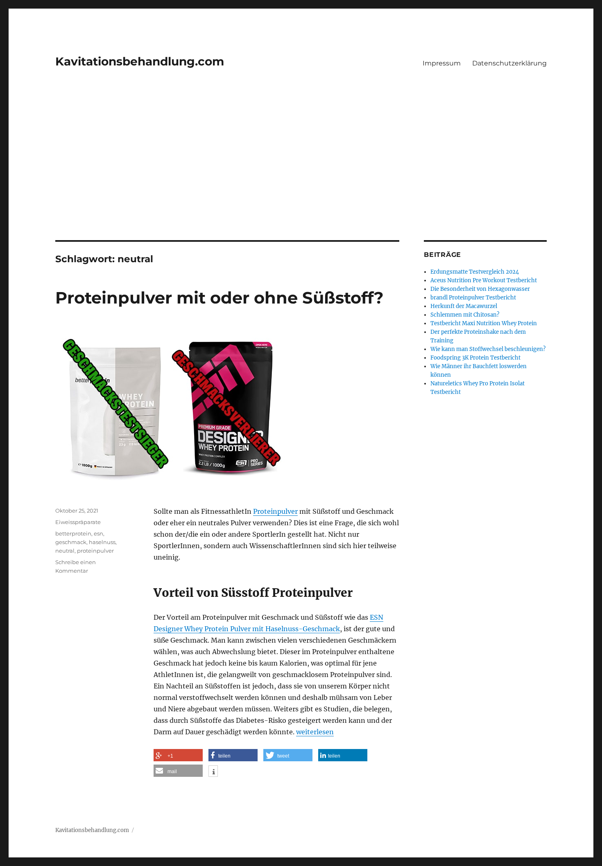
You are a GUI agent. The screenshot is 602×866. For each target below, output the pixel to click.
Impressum (442, 63)
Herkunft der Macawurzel (463, 306)
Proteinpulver (275, 511)
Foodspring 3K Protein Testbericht (475, 357)
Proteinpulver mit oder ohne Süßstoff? (219, 298)
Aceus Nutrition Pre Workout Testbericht (483, 280)
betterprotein (73, 533)
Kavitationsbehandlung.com (139, 61)
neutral (65, 550)
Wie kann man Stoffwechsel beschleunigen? (487, 349)
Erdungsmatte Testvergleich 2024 (474, 271)
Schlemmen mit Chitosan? (464, 314)
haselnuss (102, 542)
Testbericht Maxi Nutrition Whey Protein (483, 323)
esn (98, 533)
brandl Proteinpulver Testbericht (473, 297)
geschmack (70, 542)
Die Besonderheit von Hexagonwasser (480, 289)
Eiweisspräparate (78, 522)
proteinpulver (95, 550)
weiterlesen (315, 732)
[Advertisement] (301, 179)
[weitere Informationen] (213, 772)
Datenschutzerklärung (509, 63)
